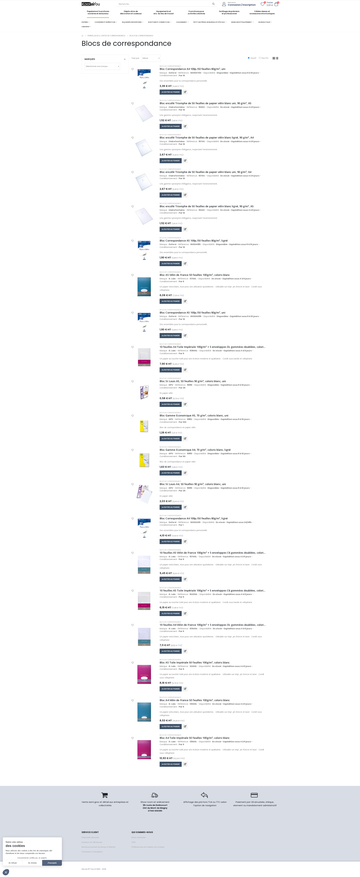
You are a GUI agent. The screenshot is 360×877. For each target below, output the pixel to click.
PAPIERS (85, 22)
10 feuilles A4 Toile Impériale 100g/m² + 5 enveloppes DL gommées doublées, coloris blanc (213, 347)
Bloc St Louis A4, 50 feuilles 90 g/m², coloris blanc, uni (193, 484)
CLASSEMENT (181, 22)
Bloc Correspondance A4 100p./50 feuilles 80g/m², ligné (194, 518)
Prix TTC (264, 58)
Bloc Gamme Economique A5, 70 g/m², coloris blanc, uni (194, 415)
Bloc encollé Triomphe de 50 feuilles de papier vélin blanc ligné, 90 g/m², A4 (207, 137)
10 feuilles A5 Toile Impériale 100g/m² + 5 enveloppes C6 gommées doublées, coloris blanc (213, 590)
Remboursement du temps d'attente (98, 847)
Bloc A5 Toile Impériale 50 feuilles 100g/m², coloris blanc (195, 662)
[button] (276, 4)
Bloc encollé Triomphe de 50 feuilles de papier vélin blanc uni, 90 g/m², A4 (205, 172)
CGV (133, 842)
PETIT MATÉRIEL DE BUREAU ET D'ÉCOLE (208, 22)
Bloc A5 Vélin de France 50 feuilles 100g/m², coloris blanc (195, 275)
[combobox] (151, 58)
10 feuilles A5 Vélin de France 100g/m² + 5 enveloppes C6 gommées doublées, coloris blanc (213, 552)
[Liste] (277, 58)
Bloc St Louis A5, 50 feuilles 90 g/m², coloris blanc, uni (193, 381)
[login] (225, 4)
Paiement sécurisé (90, 837)
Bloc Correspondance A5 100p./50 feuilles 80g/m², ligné (194, 240)
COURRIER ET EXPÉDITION (105, 22)
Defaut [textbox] (145, 58)
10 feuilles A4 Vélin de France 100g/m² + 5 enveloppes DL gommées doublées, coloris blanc (213, 624)
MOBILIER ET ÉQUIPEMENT (241, 22)
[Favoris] (263, 4)
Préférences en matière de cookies (147, 847)
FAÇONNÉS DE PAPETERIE (132, 22)
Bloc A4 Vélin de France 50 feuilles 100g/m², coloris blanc (195, 700)
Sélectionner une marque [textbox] (96, 66)
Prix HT (253, 58)
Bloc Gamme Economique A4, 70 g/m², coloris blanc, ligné (195, 449)
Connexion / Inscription (242, 5)
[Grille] (274, 58)
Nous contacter (138, 837)
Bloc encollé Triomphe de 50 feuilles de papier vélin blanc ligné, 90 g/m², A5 (207, 206)
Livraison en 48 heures (92, 842)
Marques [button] (90, 59)
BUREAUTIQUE (264, 22)
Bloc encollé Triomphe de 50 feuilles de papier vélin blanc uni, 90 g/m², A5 (205, 103)
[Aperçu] (185, 92)
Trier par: (135, 58)
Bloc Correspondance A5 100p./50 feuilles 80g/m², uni (192, 312)
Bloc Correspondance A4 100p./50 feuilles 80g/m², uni (192, 69)
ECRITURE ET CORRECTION (159, 22)
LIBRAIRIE (85, 26)
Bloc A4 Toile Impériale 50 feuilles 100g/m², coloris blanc (195, 738)
